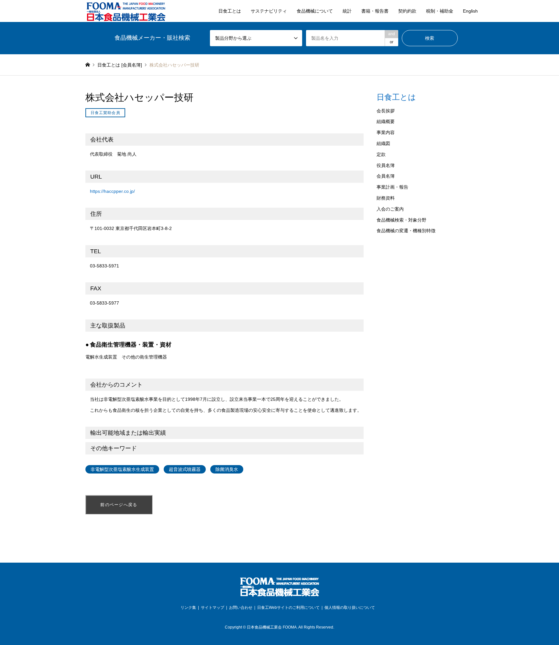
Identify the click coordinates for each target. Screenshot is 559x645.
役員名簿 (386, 165)
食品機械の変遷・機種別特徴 (406, 230)
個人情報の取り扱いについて (349, 607)
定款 (381, 154)
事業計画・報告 (392, 187)
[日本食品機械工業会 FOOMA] (125, 11)
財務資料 (386, 198)
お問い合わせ (240, 607)
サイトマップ (212, 607)
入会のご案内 (390, 209)
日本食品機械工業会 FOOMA (272, 627)
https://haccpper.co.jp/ (112, 191)
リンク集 (188, 607)
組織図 (383, 143)
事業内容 (386, 132)
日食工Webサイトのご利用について (288, 607)
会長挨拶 (386, 110)
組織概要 (386, 121)
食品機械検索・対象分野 (401, 220)
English (470, 11)
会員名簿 (386, 176)
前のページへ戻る (118, 504)
